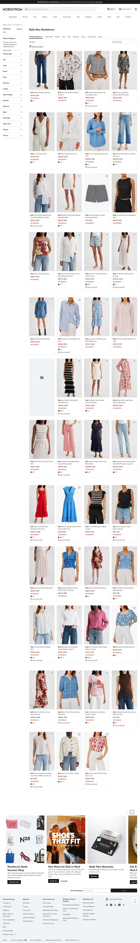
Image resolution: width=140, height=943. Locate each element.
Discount (6, 106)
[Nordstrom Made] (25, 840)
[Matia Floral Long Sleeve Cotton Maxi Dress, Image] (124, 378)
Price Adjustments (9, 920)
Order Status (7, 906)
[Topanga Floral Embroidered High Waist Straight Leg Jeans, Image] (124, 439)
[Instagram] (107, 905)
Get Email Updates (29, 917)
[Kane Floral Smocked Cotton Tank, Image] (41, 439)
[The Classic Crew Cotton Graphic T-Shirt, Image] (96, 690)
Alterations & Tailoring (50, 910)
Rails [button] (4, 32)
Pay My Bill (66, 914)
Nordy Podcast (28, 921)
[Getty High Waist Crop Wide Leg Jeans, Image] (124, 131)
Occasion (6, 83)
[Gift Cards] (107, 840)
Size (4, 60)
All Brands (26, 903)
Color (5, 65)
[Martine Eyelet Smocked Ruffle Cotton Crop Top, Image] (69, 565)
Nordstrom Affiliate (89, 919)
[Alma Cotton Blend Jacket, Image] (69, 751)
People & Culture (28, 914)
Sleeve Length (7, 94)
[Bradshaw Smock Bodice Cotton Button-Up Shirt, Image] (69, 624)
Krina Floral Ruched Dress (95, 588)
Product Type (7, 54)
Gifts (109, 17)
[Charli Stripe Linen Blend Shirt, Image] (41, 624)
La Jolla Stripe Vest (38, 154)
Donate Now (53, 881)
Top (135, 902)
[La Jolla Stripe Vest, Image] (41, 131)
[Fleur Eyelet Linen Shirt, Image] (69, 131)
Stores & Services (48, 899)
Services (128, 17)
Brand (5, 71)
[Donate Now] (66, 840)
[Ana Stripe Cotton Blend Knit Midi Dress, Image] (69, 378)
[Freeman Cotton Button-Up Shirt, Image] (69, 316)
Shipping (6, 910)
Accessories (67, 17)
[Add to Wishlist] (52, 53)
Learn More (64, 881)
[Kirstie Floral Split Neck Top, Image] (124, 624)
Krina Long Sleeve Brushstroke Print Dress (121, 93)
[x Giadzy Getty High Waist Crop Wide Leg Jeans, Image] (69, 439)
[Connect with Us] (123, 905)
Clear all (19, 29)
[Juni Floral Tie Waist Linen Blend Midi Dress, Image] (96, 316)
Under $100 (49, 37)
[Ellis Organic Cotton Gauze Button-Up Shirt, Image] (96, 624)
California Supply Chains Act (53, 940)
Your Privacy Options (17, 940)
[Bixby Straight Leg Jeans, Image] (41, 70)
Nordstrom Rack (88, 903)
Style (4, 112)
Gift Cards (94, 876)
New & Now (13, 17)
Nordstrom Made (14, 882)
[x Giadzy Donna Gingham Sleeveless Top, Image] (124, 565)
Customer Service (9, 899)
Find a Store (47, 903)
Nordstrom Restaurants (50, 920)
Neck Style (6, 118)
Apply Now (99, 2)
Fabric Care (7, 124)
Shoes (55, 17)
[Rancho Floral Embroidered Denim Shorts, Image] (96, 251)
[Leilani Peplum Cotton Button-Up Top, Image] (124, 504)
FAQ (4, 927)
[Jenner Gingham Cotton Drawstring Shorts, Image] (96, 193)
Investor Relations (89, 906)
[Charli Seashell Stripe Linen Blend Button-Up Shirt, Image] (69, 251)
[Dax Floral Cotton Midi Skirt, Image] (41, 565)
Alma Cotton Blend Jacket (68, 773)
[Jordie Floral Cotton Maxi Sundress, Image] (124, 251)
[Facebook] (119, 905)
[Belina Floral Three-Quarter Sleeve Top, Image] (69, 690)
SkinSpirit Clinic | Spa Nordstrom (50, 915)
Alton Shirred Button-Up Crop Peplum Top (95, 93)
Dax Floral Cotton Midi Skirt (41, 588)
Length (5, 89)
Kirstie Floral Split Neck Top (124, 647)
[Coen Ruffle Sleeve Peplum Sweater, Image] (96, 504)
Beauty (45, 17)
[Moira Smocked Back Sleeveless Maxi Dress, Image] (41, 504)
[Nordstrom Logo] (12, 9)
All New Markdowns (35, 37)
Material (6, 100)
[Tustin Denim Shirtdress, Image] (41, 316)
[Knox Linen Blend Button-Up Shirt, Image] (96, 131)
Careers (25, 906)
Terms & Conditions (35, 940)
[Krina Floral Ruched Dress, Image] (96, 565)
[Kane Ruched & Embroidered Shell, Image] (124, 193)
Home (100, 17)
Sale (118, 17)
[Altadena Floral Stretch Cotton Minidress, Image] (96, 378)
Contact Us (6, 903)
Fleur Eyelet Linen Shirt (67, 154)
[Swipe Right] (132, 812)
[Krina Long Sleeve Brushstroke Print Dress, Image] (124, 70)
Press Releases (87, 910)
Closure (5, 135)
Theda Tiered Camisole (39, 274)
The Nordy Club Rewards (71, 905)
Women (25, 17)
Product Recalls (8, 931)
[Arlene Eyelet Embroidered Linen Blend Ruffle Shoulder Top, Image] (41, 751)
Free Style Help (48, 906)
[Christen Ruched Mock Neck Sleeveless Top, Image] (124, 690)
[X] (115, 905)
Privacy (5, 940)
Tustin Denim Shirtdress (40, 339)
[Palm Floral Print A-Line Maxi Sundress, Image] (41, 690)
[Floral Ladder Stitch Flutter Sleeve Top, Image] (96, 751)
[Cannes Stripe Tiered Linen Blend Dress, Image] (96, 439)
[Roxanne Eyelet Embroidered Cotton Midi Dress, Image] (69, 504)
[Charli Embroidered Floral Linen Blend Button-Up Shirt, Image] (41, 193)
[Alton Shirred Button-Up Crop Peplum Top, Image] (96, 70)
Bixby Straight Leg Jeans (40, 92)
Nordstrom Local (48, 923)
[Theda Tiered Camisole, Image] (41, 251)
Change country (8, 934)
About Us (26, 899)
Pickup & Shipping (9, 38)
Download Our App (115, 899)
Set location (7, 50)
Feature (5, 129)
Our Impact (26, 910)
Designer (89, 17)
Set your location (37, 46)
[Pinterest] (111, 905)
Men (35, 17)
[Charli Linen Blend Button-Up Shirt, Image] (69, 70)
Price (4, 77)
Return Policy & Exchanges (8, 915)
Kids (78, 17)
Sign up (124, 890)
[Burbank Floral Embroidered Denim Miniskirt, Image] (69, 193)
